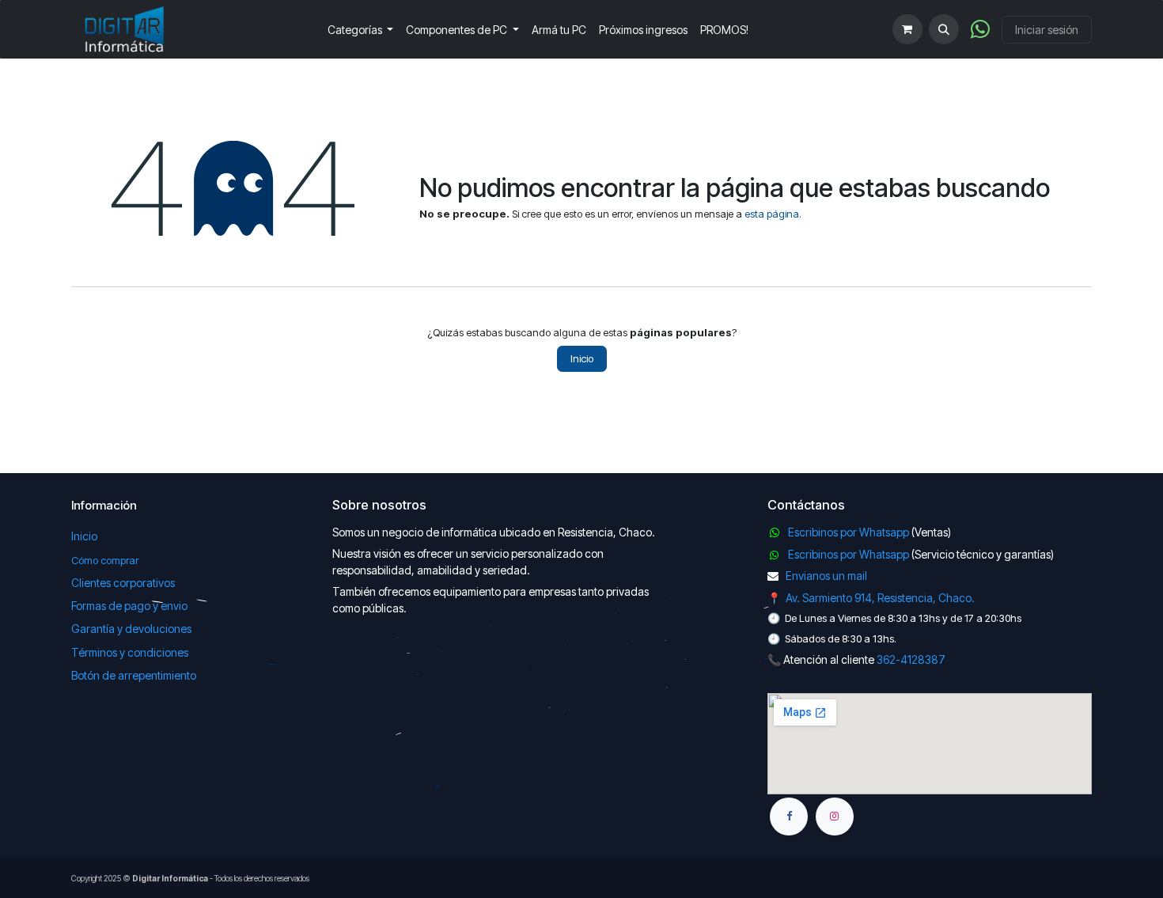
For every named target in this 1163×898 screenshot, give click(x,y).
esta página (771, 213)
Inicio (581, 358)
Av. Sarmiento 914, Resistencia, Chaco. (880, 597)
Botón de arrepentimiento (133, 675)
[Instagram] (835, 816)
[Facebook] (789, 816)
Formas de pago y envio (129, 605)
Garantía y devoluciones (131, 628)
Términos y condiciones (129, 652)
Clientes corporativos (123, 582)
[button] (944, 29)
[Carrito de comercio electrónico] (907, 29)
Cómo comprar (104, 560)
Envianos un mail (826, 575)
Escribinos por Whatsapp (848, 532)
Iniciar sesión (1046, 29)
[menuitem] (360, 29)
